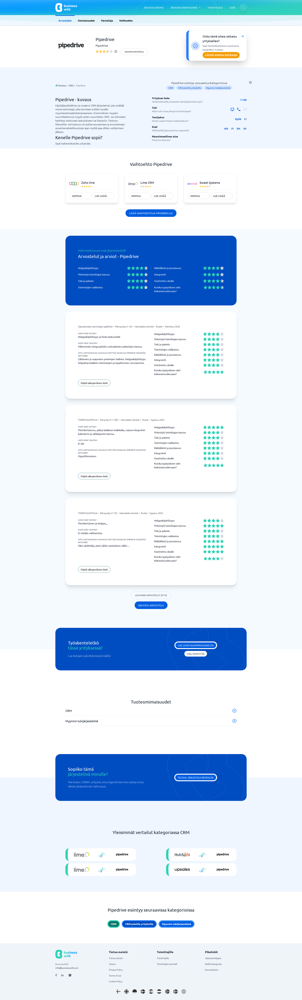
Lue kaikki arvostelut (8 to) (151, 595)
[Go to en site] (184, 991)
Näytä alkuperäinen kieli (94, 382)
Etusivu (62, 85)
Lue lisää (101, 195)
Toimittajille (163, 958)
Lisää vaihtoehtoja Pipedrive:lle (151, 213)
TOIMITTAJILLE (215, 7)
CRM (71, 85)
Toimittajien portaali (167, 963)
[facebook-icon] (56, 975)
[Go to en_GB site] (126, 991)
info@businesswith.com (66, 967)
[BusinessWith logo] (66, 7)
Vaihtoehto (126, 20)
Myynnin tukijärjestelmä (218, 87)
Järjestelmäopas (213, 958)
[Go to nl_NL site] (159, 991)
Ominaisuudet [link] (86, 20)
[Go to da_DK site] (143, 991)
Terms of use (115, 975)
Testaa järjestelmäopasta (196, 777)
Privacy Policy (116, 969)
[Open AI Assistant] (70, 975)
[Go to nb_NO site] (167, 991)
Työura (112, 963)
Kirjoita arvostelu (134, 51)
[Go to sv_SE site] (175, 991)
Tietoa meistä (116, 958)
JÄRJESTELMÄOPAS (153, 7)
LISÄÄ (232, 7)
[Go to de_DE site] (134, 991)
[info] (116, 51)
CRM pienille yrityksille (189, 87)
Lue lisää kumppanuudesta (196, 645)
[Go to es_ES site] (151, 991)
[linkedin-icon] (62, 975)
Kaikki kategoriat (213, 963)
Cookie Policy (115, 981)
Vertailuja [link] (107, 20)
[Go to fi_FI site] (118, 991)
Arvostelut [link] (65, 20)
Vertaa (77, 195)
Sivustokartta (211, 969)
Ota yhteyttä (195, 653)
